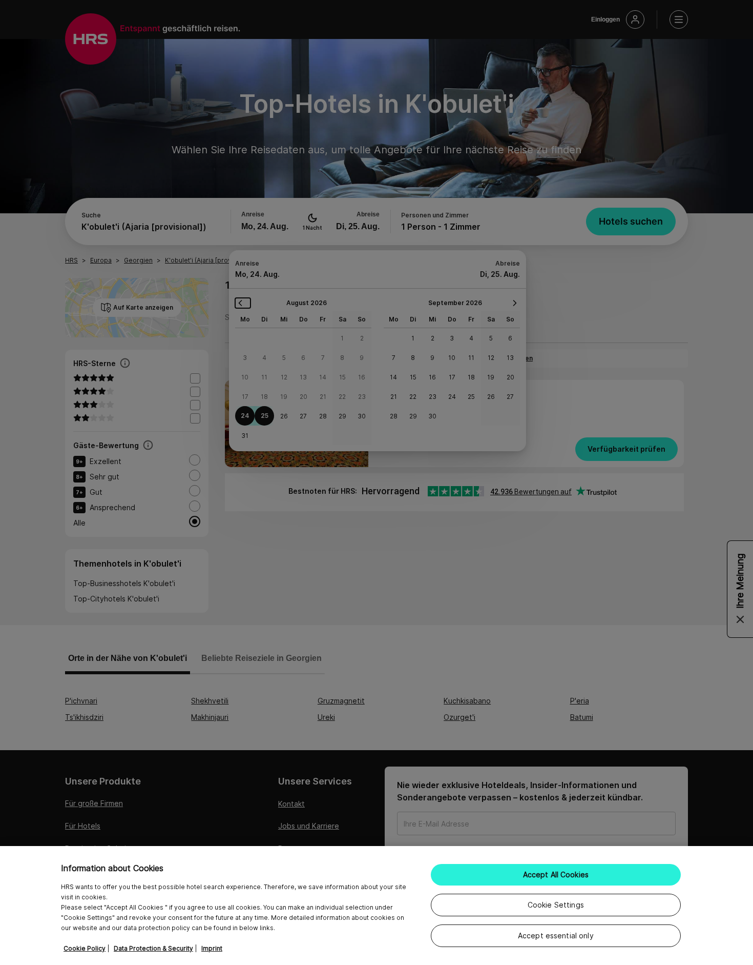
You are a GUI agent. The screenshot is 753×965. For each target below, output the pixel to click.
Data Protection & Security (153, 948)
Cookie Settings (556, 904)
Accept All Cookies (556, 874)
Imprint (211, 948)
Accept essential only (556, 935)
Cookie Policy (85, 948)
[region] (376, 905)
